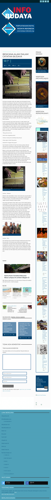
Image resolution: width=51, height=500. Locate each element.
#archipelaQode (7, 421)
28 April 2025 (8, 334)
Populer (38, 129)
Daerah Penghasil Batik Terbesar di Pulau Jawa (44, 310)
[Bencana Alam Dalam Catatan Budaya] (17, 84)
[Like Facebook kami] (27, 483)
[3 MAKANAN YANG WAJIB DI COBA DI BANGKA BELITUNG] (17, 289)
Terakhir (42, 129)
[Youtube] (48, 1)
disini (15, 492)
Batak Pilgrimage (7, 458)
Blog (18, 51)
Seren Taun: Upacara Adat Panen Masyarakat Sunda (44, 335)
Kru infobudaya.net (8, 494)
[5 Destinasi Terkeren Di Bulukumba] (27, 289)
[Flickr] (43, 1)
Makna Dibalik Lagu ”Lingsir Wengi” (44, 145)
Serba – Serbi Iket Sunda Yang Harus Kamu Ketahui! (44, 266)
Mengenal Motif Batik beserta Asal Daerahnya (44, 167)
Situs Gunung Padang (8, 473)
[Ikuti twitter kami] (3, 483)
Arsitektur (6, 455)
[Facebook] (41, 1)
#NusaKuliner (4, 424)
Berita (14, 51)
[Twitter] (46, 1)
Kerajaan (6, 464)
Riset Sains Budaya (6, 452)
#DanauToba (4, 416)
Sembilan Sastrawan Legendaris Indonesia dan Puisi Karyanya (44, 283)
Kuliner (5, 467)
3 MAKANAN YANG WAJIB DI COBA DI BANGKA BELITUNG (17, 294)
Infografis (4, 440)
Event (3, 437)
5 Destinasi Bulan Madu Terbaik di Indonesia (6, 294)
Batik (5, 461)
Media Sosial (4, 443)
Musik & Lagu (6, 470)
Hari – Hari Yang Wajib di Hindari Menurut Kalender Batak (44, 361)
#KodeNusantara (7, 51)
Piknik (3, 446)
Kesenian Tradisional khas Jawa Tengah (44, 242)
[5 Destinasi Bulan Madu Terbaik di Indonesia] (7, 289)
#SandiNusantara (5, 427)
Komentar (46, 129)
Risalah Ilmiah (4, 449)
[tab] (38, 129)
